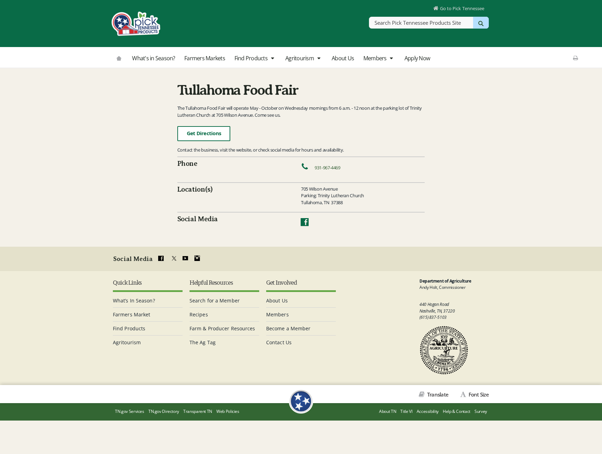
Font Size (478, 394)
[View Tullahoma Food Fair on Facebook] (305, 223)
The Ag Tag (203, 342)
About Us (343, 58)
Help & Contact (456, 411)
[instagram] (197, 258)
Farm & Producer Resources (222, 328)
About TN (387, 411)
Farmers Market (131, 314)
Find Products (251, 58)
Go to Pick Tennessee (462, 8)
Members (375, 58)
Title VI (406, 411)
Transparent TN (197, 411)
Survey (480, 411)
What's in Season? (153, 58)
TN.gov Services (129, 411)
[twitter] (173, 258)
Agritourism (300, 58)
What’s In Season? (134, 300)
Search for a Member (215, 300)
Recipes (199, 314)
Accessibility (428, 411)
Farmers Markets (204, 58)
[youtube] (185, 258)
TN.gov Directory (163, 411)
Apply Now (417, 58)
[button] (272, 58)
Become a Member (288, 328)
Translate (437, 394)
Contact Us (279, 342)
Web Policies (227, 411)
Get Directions (204, 133)
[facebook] (161, 258)
